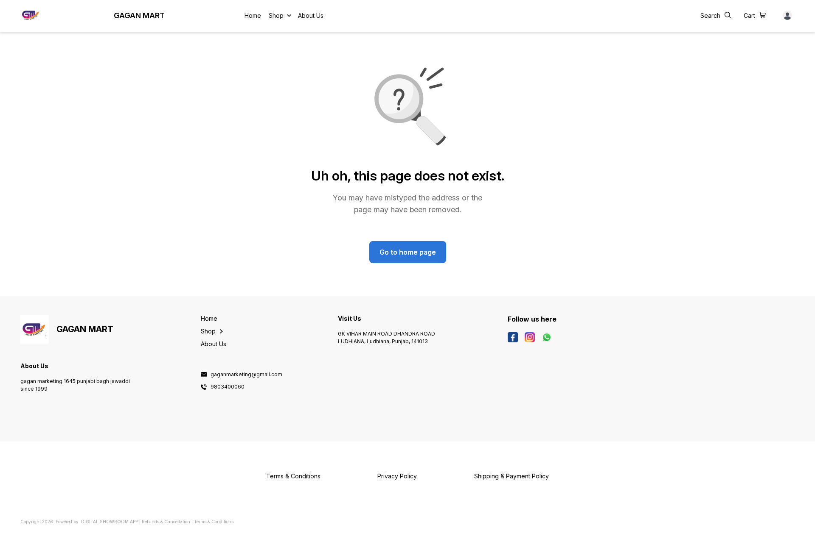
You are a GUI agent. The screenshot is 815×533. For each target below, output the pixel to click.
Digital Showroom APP (109, 521)
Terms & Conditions (213, 521)
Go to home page (407, 252)
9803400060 (227, 387)
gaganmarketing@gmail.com (246, 375)
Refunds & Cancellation (166, 521)
